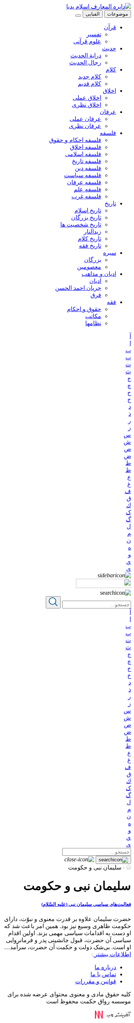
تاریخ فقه (90, 245)
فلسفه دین (88, 168)
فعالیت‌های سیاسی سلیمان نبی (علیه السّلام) (86, 904)
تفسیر (93, 34)
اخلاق (109, 91)
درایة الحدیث (85, 55)
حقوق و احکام (84, 309)
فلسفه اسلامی (83, 154)
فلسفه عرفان (84, 182)
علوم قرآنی (87, 41)
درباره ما (105, 967)
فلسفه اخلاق (85, 147)
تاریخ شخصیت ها (80, 224)
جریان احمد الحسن (78, 288)
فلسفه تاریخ (86, 161)
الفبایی (93, 14)
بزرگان (92, 260)
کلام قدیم (89, 83)
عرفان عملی (85, 119)
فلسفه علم (87, 189)
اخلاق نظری (86, 105)
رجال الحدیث (85, 62)
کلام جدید (89, 76)
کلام (111, 69)
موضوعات (117, 14)
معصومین (89, 267)
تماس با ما (103, 974)
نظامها (93, 323)
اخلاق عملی (87, 98)
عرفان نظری (85, 126)
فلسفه (108, 133)
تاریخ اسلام (87, 210)
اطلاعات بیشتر (112, 954)
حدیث (109, 48)
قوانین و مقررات (95, 981)
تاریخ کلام (89, 238)
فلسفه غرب (86, 196)
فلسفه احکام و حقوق (75, 140)
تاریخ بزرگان (86, 217)
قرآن (110, 27)
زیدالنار (92, 231)
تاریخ (110, 203)
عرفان (108, 112)
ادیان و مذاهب (99, 274)
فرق (95, 295)
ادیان (95, 281)
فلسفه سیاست (82, 175)
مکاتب (93, 316)
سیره (109, 253)
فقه (111, 302)
